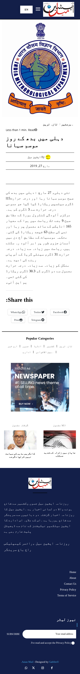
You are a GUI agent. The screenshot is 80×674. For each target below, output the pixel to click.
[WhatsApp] (44, 177)
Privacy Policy (63, 642)
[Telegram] (26, 177)
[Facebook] (62, 177)
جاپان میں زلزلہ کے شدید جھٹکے (60, 454)
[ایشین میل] (49, 157)
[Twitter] (53, 177)
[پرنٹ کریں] (35, 177)
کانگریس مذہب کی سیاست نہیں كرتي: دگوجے (20, 455)
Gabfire (53, 661)
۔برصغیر (67, 124)
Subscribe (13, 634)
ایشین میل (34, 157)
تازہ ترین (50, 124)
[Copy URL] (18, 177)
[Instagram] (42, 668)
